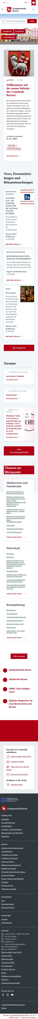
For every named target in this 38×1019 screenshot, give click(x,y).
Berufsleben (19, 31)
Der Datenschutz (6, 966)
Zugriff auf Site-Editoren (29, 1017)
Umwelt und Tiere (7, 886)
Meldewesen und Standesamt (11, 865)
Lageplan (4, 919)
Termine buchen (6, 956)
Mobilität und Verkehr (8, 868)
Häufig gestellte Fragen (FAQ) (11, 952)
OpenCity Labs (13, 1017)
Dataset (3, 973)
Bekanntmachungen (8, 907)
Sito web (5, 1015)
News (11, 80)
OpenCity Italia (23, 1015)
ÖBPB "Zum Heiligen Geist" (19, 690)
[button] (5, 2)
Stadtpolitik (5, 819)
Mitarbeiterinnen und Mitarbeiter (12, 833)
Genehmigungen (6, 851)
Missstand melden (7, 959)
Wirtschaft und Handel (8, 889)
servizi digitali (14, 1015)
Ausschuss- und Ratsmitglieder (11, 829)
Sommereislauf (11, 395)
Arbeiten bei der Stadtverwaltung (12, 848)
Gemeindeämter (6, 826)
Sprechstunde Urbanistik (15, 376)
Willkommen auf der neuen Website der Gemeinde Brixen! (17, 90)
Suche (32, 21)
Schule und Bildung (8, 875)
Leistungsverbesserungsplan (10, 983)
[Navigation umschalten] (2, 9)
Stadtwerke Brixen (18, 679)
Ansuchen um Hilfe (7, 962)
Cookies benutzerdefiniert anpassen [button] (13, 1005)
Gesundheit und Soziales (9, 855)
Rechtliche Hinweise (8, 969)
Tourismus (4, 882)
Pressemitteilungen (7, 904)
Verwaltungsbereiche (8, 823)
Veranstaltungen (9, 37)
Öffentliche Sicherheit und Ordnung (13, 872)
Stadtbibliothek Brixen (20, 670)
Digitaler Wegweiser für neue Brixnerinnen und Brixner (21, 703)
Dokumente (5, 836)
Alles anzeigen (19, 656)
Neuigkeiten (7, 31)
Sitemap (4, 1008)
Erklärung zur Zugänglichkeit (11, 976)
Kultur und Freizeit (7, 862)
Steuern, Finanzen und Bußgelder (12, 879)
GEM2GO (4, 980)
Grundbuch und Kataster (9, 858)
